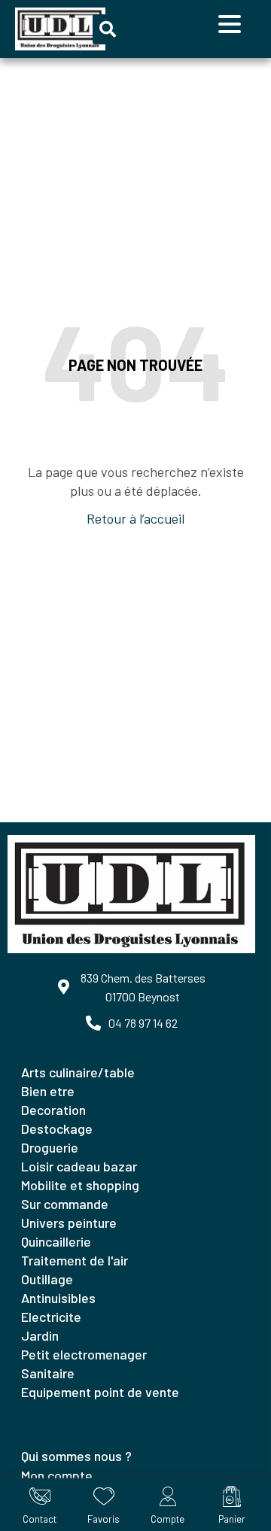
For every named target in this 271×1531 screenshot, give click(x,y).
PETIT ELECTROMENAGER (84, 1354)
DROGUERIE (49, 1147)
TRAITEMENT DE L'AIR (74, 1260)
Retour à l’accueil (135, 518)
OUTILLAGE (47, 1279)
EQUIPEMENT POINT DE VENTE (100, 1392)
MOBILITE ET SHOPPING (80, 1185)
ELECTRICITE (51, 1316)
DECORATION (53, 1109)
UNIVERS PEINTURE (69, 1222)
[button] (108, 29)
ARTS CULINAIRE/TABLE (78, 1072)
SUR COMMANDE (64, 1203)
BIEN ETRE (48, 1091)
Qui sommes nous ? (76, 1455)
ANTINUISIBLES (58, 1298)
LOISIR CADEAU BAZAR (79, 1166)
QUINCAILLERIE (56, 1241)
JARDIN (40, 1335)
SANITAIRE (48, 1373)
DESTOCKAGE (57, 1128)
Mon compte (57, 1475)
